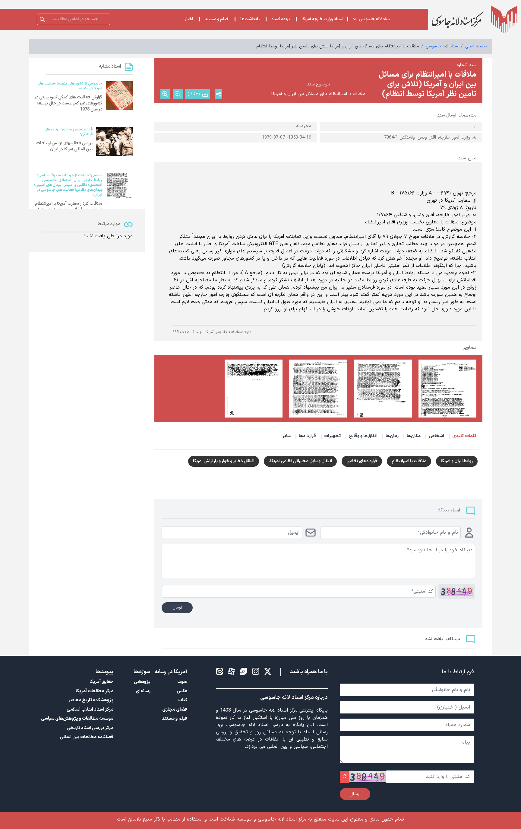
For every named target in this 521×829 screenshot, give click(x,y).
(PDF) (194, 94)
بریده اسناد (280, 19)
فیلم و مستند (217, 19)
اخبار (189, 19)
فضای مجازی (174, 709)
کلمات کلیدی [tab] (464, 436)
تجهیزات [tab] (332, 436)
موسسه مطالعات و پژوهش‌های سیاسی (77, 718)
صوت (182, 681)
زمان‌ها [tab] (392, 436)
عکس (182, 691)
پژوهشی (142, 681)
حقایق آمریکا (101, 681)
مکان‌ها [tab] (414, 436)
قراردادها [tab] (307, 436)
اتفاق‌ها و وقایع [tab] (363, 436)
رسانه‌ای (143, 691)
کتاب (182, 700)
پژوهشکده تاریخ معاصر (90, 700)
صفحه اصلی (476, 46)
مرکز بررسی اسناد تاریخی (90, 728)
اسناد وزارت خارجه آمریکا (322, 19)
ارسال (177, 607)
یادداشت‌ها (250, 19)
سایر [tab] (286, 436)
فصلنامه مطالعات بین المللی (86, 737)
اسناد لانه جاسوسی (375, 19)
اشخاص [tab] (436, 436)
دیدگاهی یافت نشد (442, 639)
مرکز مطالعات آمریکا (94, 691)
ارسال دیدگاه (448, 510)
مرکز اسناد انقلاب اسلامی (90, 709)
